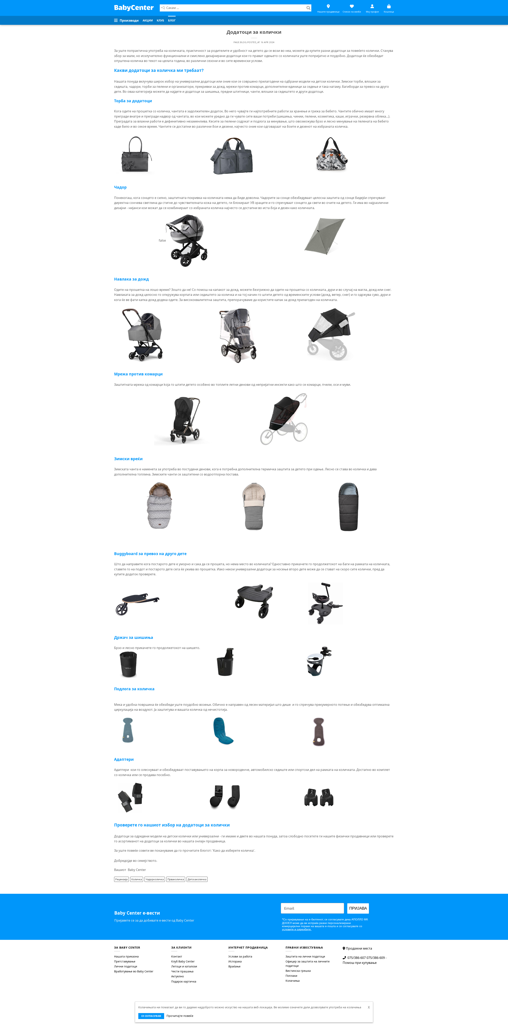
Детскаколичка (197, 879)
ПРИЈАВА (358, 908)
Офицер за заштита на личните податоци (308, 963)
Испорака (235, 961)
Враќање (234, 966)
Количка (136, 879)
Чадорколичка (155, 879)
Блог (172, 20)
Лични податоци (125, 966)
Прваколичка (175, 879)
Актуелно (177, 976)
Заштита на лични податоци (305, 956)
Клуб (160, 20)
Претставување (124, 961)
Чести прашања (182, 971)
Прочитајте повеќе (179, 1016)
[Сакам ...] (308, 8)
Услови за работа (240, 956)
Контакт (176, 956)
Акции (148, 20)
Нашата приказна (126, 956)
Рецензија (121, 879)
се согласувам (151, 1015)
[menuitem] (148, 20)
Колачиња (293, 981)
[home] (134, 8)
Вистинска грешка (298, 971)
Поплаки (291, 976)
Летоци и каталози (184, 966)
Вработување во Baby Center (133, 971)
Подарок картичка (183, 981)
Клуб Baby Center (183, 961)
